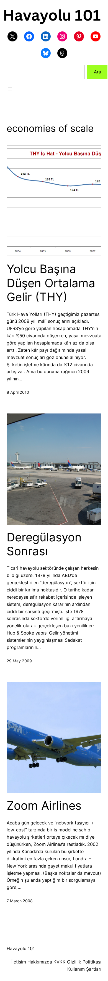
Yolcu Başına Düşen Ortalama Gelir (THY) (51, 283)
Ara (97, 72)
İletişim (18, 962)
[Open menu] (10, 89)
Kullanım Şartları (84, 969)
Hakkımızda (39, 962)
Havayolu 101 (21, 948)
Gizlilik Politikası (84, 962)
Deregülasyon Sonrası (44, 544)
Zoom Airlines (44, 805)
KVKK (59, 962)
